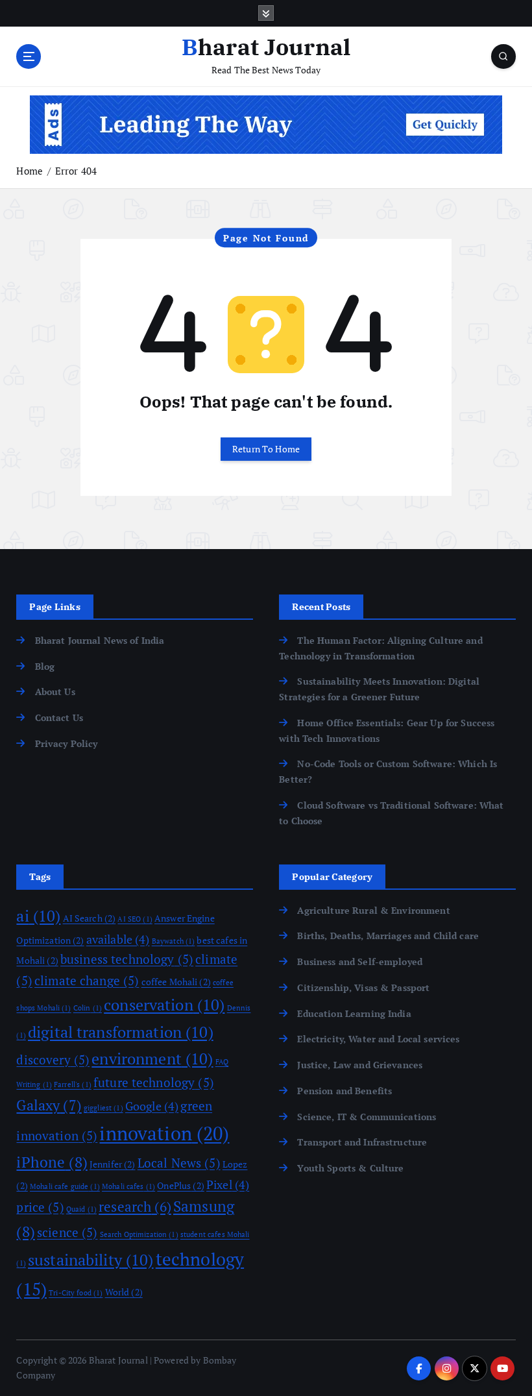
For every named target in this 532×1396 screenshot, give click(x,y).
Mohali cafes (128, 1186)
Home (29, 170)
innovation (164, 1133)
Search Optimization (139, 1234)
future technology (153, 1082)
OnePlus (180, 1185)
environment (152, 1058)
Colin (87, 1007)
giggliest (103, 1107)
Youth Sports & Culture (350, 1168)
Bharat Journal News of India (99, 640)
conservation (164, 1004)
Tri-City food (76, 1292)
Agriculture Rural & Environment (373, 910)
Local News (179, 1163)
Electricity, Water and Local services (378, 1039)
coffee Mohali (176, 981)
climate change (86, 980)
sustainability (91, 1259)
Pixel (227, 1184)
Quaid (81, 1209)
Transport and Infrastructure (362, 1142)
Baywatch (173, 941)
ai (38, 915)
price (40, 1207)
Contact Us (59, 718)
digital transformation (120, 1032)
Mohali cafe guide (65, 1186)
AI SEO (134, 919)
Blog (44, 666)
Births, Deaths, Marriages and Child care (387, 936)
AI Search (89, 918)
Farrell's (72, 1084)
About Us (55, 692)
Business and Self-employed (359, 962)
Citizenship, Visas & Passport (363, 988)
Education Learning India (354, 1014)
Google (151, 1106)
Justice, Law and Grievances (359, 1065)
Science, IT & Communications (366, 1117)
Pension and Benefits (344, 1091)
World (124, 1292)
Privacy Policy (66, 744)
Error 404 (76, 170)
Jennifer (113, 1164)
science (67, 1232)
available (118, 939)
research (135, 1206)
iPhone (51, 1162)
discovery (53, 1059)
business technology (126, 959)
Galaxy (48, 1105)
